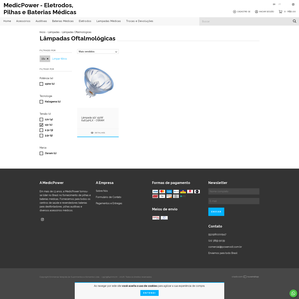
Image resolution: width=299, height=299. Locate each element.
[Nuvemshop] (245, 277)
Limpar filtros (59, 58)
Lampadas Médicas (109, 21)
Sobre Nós (102, 190)
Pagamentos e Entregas (109, 203)
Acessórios (23, 21)
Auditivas (41, 21)
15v (43, 58)
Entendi (149, 293)
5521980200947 (217, 234)
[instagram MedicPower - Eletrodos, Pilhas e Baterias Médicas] (293, 4)
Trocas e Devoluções (139, 21)
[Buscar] (295, 21)
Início (43, 32)
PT (280, 4)
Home (7, 21)
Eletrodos (85, 21)
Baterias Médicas (63, 21)
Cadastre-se (243, 12)
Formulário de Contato (108, 197)
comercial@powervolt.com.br (225, 246)
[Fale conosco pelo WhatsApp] (293, 293)
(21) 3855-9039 (216, 240)
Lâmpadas (54, 32)
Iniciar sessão (266, 12)
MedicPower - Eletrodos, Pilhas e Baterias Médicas (39, 9)
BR (274, 4)
